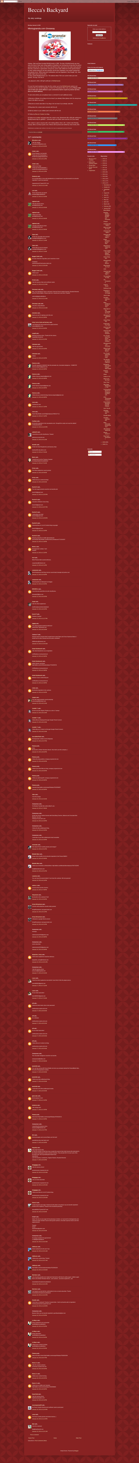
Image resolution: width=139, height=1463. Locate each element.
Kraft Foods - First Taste (107, 324)
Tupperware (92, 170)
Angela (34, 697)
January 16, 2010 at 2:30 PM (39, 820)
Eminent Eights (106, 371)
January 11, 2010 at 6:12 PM (39, 158)
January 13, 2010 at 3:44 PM (39, 584)
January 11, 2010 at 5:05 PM (39, 146)
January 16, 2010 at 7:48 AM (39, 808)
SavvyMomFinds (36, 736)
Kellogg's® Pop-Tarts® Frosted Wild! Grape (107, 366)
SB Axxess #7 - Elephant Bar (107, 317)
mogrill (34, 333)
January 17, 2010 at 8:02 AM (39, 1023)
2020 (104, 161)
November (106, 185)
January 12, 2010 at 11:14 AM (39, 298)
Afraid (105, 374)
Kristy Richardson (37, 904)
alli (33, 1003)
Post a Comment (34, 1434)
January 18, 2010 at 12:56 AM (39, 1197)
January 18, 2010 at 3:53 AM (39, 1211)
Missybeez (35, 140)
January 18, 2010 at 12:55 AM (39, 1185)
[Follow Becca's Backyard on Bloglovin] (95, 71)
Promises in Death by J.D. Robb (107, 292)
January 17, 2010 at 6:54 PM (39, 1159)
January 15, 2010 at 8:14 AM (39, 731)
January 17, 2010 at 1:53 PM (39, 1119)
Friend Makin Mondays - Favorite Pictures (107, 404)
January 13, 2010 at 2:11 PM (39, 565)
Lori (33, 190)
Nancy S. (34, 1362)
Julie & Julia (107, 295)
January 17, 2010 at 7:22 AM (39, 985)
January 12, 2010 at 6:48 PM (39, 369)
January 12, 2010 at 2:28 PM (39, 317)
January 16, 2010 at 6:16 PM (39, 880)
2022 (104, 158)
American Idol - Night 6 (107, 224)
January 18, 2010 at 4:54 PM (39, 1337)
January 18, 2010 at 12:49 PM (39, 1306)
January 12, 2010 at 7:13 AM (39, 240)
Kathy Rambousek (37, 648)
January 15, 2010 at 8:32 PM (39, 752)
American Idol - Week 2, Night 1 (107, 273)
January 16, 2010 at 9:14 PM (39, 924)
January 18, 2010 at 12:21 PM (39, 1284)
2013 (104, 176)
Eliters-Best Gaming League (93, 162)
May (105, 199)
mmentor (34, 313)
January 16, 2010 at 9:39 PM (39, 949)
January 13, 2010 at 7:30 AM (39, 452)
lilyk (33, 1424)
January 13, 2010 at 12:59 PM (39, 518)
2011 (104, 181)
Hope (33, 234)
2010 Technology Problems (107, 398)
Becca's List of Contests (92, 159)
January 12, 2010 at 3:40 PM (39, 328)
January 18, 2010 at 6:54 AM (39, 1230)
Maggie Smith (35, 256)
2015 (104, 172)
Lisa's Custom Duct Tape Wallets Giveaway (107, 252)
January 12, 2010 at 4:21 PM (39, 339)
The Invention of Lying (107, 277)
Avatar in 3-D (107, 376)
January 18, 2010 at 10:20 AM (39, 1241)
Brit (33, 1135)
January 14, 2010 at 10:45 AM (39, 643)
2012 (104, 178)
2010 (104, 183)
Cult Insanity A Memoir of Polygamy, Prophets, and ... (107, 392)
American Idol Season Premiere (107, 332)
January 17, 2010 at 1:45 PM (39, 1109)
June (105, 197)
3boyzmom (35, 895)
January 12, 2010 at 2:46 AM (39, 218)
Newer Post (31, 1438)
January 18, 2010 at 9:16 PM (39, 1400)
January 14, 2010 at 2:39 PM (39, 683)
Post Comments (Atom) (41, 1440)
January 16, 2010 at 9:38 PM (39, 937)
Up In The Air (107, 408)
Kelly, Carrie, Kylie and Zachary (40, 322)
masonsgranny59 (37, 1405)
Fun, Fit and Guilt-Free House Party (107, 355)
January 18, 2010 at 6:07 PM (39, 1357)
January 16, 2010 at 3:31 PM (39, 849)
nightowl (34, 201)
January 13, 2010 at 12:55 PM (39, 494)
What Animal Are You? (107, 266)
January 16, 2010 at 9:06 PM (39, 899)
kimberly (34, 1105)
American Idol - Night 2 (107, 328)
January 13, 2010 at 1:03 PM (39, 530)
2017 (104, 167)
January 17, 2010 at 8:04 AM (39, 1048)
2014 (104, 174)
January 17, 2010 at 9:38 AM (39, 1061)
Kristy (33, 468)
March (105, 204)
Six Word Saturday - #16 (107, 299)
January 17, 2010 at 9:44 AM (39, 1090)
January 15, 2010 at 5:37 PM (39, 741)
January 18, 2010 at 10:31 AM (39, 1251)
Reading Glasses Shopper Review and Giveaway (107, 216)
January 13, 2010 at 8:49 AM (39, 472)
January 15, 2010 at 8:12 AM (39, 703)
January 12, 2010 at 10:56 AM (39, 265)
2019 (104, 163)
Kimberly (34, 176)
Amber (34, 151)
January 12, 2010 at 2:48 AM (39, 229)
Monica (34, 546)
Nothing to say (107, 288)
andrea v (34, 885)
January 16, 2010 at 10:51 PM (39, 962)
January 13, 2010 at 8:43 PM (39, 609)
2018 (104, 165)
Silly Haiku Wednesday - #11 (107, 386)
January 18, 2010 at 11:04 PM (39, 1409)
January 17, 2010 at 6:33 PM (39, 1142)
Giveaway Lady (36, 289)
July (105, 195)
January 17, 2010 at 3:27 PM (39, 1130)
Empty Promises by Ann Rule (107, 241)
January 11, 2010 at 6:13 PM (39, 171)
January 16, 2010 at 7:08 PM (39, 889)
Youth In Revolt (106, 285)
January (106, 208)
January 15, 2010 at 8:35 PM (39, 770)
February (106, 206)
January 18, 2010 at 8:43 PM (39, 1368)
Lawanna (34, 876)
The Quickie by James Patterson (107, 361)
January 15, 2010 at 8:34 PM (39, 761)
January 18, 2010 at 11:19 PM (39, 1419)
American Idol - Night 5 (107, 231)
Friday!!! (106, 221)
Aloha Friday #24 (107, 257)
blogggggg (35, 1165)
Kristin (34, 280)
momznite (34, 844)
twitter (39, 117)
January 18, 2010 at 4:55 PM (39, 1348)
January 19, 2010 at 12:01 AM (39, 1431)
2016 (104, 169)
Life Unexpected (107, 281)
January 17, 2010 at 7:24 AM (39, 998)
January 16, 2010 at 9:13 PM (39, 911)
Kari (33, 557)
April (105, 201)
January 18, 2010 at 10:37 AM (39, 1260)
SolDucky (34, 1246)
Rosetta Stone (107, 415)
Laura (33, 978)
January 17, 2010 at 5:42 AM (39, 973)
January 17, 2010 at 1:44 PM (39, 1100)
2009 (104, 442)
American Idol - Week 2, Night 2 (107, 236)
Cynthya (34, 421)
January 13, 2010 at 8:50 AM (39, 482)
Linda (33, 688)
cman (33, 1414)
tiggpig (34, 623)
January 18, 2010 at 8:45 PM (39, 1378)
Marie (33, 457)
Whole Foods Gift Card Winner (107, 350)
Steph (33, 601)
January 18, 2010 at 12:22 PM (39, 1295)
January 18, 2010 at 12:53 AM (39, 1172)
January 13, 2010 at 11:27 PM (39, 618)
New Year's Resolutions (107, 437)
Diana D (34, 1202)
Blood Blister (107, 210)
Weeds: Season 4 (107, 433)
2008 (104, 444)
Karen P (34, 614)
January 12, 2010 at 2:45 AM (39, 207)
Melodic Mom (35, 854)
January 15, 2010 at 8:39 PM (39, 789)
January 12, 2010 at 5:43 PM (39, 358)
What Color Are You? (107, 379)
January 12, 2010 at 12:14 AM (39, 185)
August (106, 193)
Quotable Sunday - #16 (107, 412)
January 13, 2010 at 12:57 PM (39, 507)
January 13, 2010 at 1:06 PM (39, 541)
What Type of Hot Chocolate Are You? (107, 311)
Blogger (76, 1450)
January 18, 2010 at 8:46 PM (39, 1389)
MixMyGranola (56, 81)
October (106, 187)
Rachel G (34, 487)
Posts (91, 451)
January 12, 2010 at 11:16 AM (39, 308)
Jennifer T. (35, 708)
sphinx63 (34, 432)
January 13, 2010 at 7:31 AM (39, 463)
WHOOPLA (35, 589)
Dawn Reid (35, 1394)
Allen (33, 794)
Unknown (34, 344)
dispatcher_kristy (37, 954)
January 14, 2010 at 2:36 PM (39, 656)
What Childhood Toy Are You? (107, 304)
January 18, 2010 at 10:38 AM (39, 1270)
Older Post (78, 1438)
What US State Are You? (107, 228)
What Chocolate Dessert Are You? (107, 424)
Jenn (33, 402)
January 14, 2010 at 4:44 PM (39, 692)
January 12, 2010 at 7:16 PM (39, 406)
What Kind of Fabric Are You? (107, 247)
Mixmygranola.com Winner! (107, 262)
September (106, 189)
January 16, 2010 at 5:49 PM (39, 858)
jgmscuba (34, 1096)
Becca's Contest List (41, 114)
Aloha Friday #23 (107, 320)
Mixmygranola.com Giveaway (107, 345)
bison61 (34, 444)
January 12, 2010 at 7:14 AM (39, 251)
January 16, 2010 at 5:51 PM (39, 871)
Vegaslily (34, 1147)
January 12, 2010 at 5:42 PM (39, 348)
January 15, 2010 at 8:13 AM (39, 712)
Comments (93, 454)
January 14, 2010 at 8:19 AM (39, 629)
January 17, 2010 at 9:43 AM (39, 1072)
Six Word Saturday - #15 (107, 419)
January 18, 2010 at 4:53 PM (39, 1326)
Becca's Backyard (48, 9)
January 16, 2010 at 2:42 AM (39, 799)
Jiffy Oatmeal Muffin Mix (107, 429)
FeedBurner (103, 38)
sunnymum (35, 570)
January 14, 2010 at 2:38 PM (39, 670)
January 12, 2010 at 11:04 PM (39, 427)
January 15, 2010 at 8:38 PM (39, 780)
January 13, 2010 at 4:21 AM (39, 439)
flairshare (34, 1275)
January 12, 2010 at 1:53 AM (39, 196)
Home (55, 1438)
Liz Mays (34, 1320)
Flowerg (34, 746)
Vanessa (34, 363)
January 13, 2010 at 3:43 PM (39, 574)
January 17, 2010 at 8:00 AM (39, 1010)
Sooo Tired (106, 382)
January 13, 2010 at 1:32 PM (39, 552)
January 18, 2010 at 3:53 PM (39, 1315)
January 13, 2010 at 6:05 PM (39, 596)
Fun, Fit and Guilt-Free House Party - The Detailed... (107, 338)
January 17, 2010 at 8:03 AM (39, 1036)
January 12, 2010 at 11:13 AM (39, 284)
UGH (105, 269)
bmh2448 (34, 1066)
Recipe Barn (92, 165)
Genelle (34, 1300)
